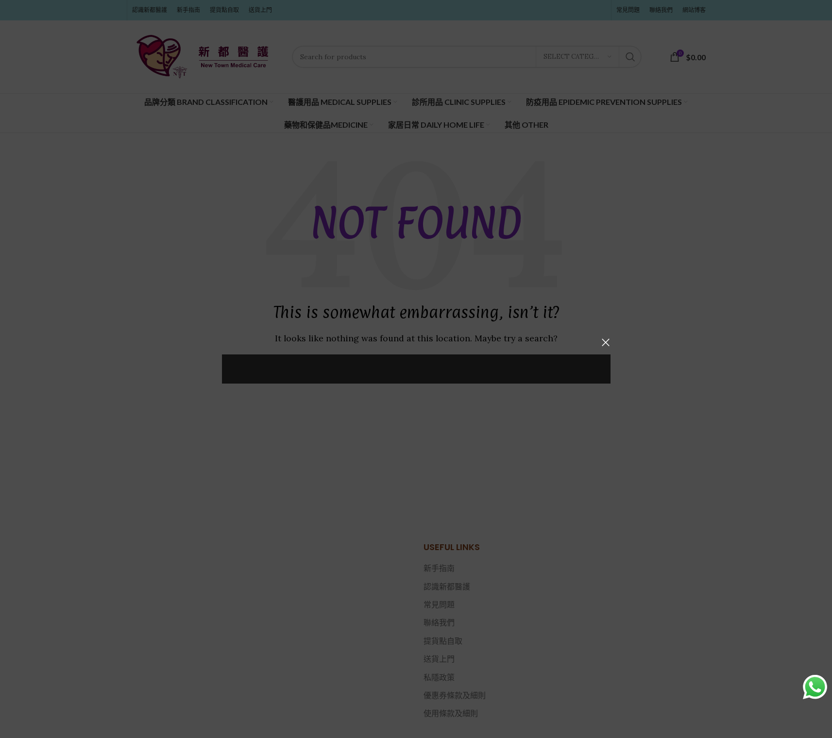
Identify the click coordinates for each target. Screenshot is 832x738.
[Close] (606, 342)
